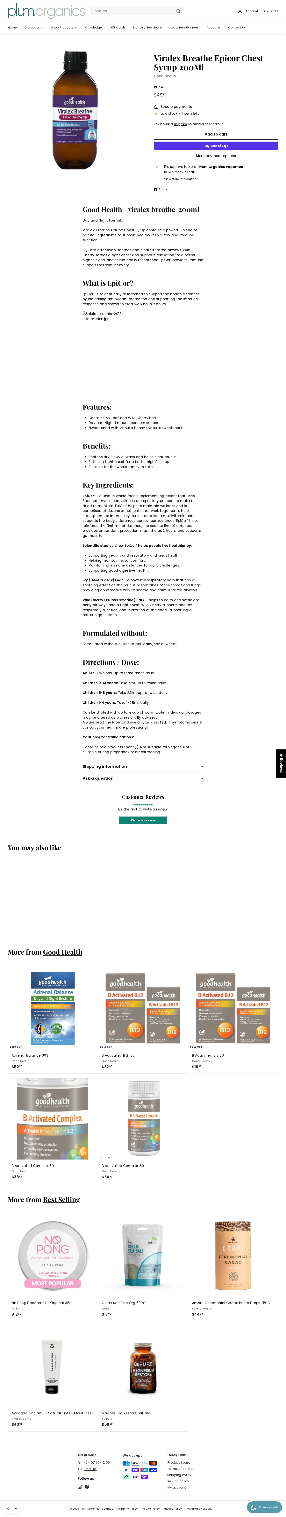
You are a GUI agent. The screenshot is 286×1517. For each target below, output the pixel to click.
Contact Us (237, 27)
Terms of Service (181, 1468)
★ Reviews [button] (281, 763)
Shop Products (62, 27)
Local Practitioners (185, 27)
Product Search (179, 1462)
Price (158, 87)
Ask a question (98, 778)
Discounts (32, 27)
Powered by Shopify (199, 1509)
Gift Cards (117, 27)
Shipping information (105, 766)
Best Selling (61, 1199)
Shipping (180, 124)
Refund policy (178, 1481)
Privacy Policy (172, 1509)
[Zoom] (74, 109)
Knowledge (93, 27)
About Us (213, 27)
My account (176, 1487)
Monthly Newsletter (148, 27)
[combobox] (137, 11)
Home (12, 27)
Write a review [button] (143, 820)
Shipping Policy (179, 1475)
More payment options (216, 155)
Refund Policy (151, 1509)
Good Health (165, 76)
